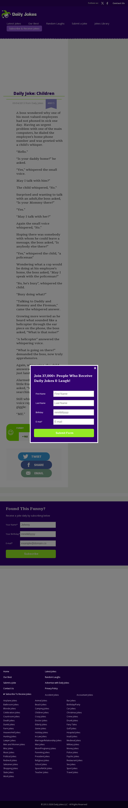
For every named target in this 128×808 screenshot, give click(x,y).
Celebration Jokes (11, 712)
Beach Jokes (40, 704)
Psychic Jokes (73, 756)
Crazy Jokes (40, 716)
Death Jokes (8, 720)
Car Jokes (71, 708)
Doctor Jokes (41, 720)
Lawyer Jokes (9, 740)
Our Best (7, 677)
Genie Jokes (40, 728)
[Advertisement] (64, 594)
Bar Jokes (71, 700)
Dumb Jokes (9, 724)
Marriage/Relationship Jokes (48, 740)
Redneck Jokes (10, 760)
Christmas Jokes (74, 712)
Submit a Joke (9, 682)
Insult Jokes (72, 736)
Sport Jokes (72, 768)
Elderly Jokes (41, 724)
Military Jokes (73, 744)
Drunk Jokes (72, 720)
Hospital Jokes (73, 732)
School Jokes (41, 764)
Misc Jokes (8, 748)
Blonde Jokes (9, 708)
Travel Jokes (72, 772)
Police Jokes (72, 752)
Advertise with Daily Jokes (57, 682)
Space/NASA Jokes (43, 768)
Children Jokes (41, 712)
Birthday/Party (73, 704)
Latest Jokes (50, 671)
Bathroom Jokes (10, 704)
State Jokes (8, 772)
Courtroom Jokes (11, 716)
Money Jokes (72, 748)
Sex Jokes (71, 764)
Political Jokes (9, 756)
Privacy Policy (51, 688)
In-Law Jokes (40, 736)
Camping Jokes (42, 708)
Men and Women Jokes (14, 744)
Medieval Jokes (74, 740)
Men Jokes (39, 744)
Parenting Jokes (42, 752)
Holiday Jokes (41, 732)
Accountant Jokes (85, 694)
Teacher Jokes (41, 772)
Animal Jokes (41, 700)
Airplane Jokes (10, 700)
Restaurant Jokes (74, 760)
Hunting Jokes (9, 736)
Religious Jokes (42, 760)
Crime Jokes (72, 716)
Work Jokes (8, 776)
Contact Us (8, 688)
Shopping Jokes (10, 768)
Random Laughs (52, 677)
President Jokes (42, 756)
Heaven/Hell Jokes (11, 732)
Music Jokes (8, 752)
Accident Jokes (52, 694)
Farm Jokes (8, 728)
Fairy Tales (72, 724)
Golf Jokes (71, 728)
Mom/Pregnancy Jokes (45, 748)
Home (6, 671)
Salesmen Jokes (10, 764)
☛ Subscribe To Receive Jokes (17, 694)
